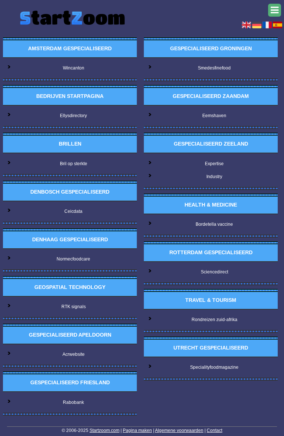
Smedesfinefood (214, 68)
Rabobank (73, 402)
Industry (214, 176)
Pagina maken (137, 430)
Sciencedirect (214, 272)
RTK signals (73, 306)
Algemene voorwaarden (179, 430)
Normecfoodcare (73, 259)
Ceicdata (73, 211)
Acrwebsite (73, 354)
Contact (214, 430)
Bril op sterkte (73, 163)
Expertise (214, 163)
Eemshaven (214, 115)
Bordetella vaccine (214, 224)
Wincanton (73, 68)
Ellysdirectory (73, 115)
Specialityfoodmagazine (214, 367)
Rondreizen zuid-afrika (214, 319)
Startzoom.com (104, 430)
